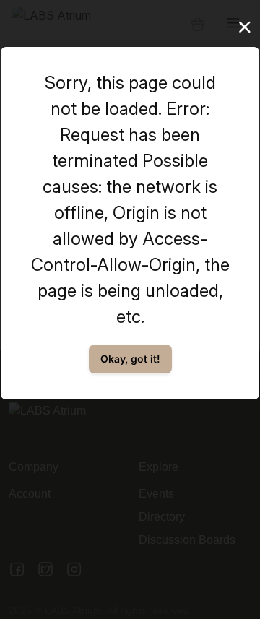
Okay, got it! (130, 358)
